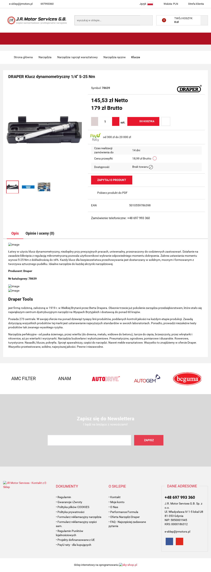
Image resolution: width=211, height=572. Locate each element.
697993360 (47, 3)
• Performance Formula (123, 512)
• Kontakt (115, 497)
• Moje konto (116, 502)
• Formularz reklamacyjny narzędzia (78, 517)
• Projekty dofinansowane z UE (75, 539)
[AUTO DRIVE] (105, 378)
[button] (67, 486)
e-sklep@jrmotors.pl (21, 3)
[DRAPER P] (189, 88)
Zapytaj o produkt (111, 180)
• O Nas (113, 507)
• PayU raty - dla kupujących (73, 544)
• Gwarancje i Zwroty (69, 502)
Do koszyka (146, 121)
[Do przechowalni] (165, 121)
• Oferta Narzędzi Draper (124, 517)
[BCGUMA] (187, 378)
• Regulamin (63, 497)
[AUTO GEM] (146, 378)
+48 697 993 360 (180, 497)
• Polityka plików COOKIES (72, 507)
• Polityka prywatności (70, 512)
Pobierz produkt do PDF (112, 192)
